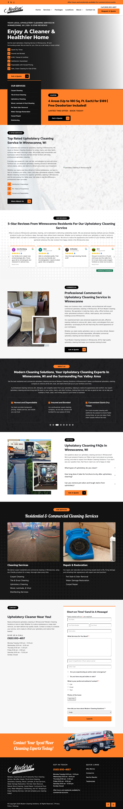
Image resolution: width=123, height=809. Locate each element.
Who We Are (90, 769)
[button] (114, 256)
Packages (59, 10)
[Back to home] (13, 9)
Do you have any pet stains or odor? (83, 676)
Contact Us (90, 10)
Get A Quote (16, 76)
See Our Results (91, 777)
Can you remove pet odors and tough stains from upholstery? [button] (85, 484)
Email (71, 687)
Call (71, 684)
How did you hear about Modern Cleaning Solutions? (86, 708)
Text (71, 690)
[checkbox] (68, 684)
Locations (69, 10)
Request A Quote (108, 11)
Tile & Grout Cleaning (19, 580)
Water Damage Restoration (77, 580)
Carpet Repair (72, 584)
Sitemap (15, 806)
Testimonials (90, 781)
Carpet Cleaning (17, 577)
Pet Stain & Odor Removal (77, 577)
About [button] (78, 10)
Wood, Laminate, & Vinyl (20, 588)
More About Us (17, 201)
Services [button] (46, 10)
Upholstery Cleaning (19, 584)
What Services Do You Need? (78, 636)
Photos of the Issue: (74, 695)
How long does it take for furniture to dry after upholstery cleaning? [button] (88, 475)
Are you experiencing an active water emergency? (88, 672)
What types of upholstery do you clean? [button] (81, 468)
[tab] (50, 425)
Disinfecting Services (19, 592)
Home (38, 10)
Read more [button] (14, 264)
